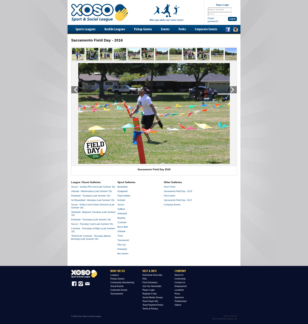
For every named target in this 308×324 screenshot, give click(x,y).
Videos (177, 305)
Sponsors (179, 297)
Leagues (114, 275)
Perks (182, 29)
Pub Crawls (169, 196)
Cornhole (122, 222)
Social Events (117, 286)
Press (177, 293)
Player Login (148, 290)
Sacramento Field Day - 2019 (178, 191)
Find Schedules (150, 282)
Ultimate (121, 231)
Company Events (172, 204)
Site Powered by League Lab (225, 319)
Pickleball (122, 249)
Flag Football (123, 196)
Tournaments (116, 293)
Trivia (120, 236)
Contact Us (179, 282)
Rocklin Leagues (114, 29)
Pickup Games (143, 29)
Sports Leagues (86, 29)
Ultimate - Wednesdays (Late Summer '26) (91, 191)
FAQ (144, 279)
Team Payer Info (150, 301)
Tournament (123, 240)
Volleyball (122, 213)
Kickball (121, 200)
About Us (178, 275)
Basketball (122, 187)
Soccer (120, 204)
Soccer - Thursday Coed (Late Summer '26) (92, 224)
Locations (179, 290)
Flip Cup (121, 244)
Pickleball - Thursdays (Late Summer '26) (91, 219)
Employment (180, 286)
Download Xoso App (152, 275)
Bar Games (122, 253)
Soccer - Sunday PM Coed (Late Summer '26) (93, 187)
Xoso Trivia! (169, 187)
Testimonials (180, 301)
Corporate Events (206, 29)
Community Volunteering (122, 282)
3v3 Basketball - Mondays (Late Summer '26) (92, 200)
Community (180, 279)
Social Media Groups (152, 297)
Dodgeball (122, 191)
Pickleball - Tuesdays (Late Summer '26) (90, 196)
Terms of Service (230, 316)
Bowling (121, 218)
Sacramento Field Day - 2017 (178, 200)
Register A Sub (149, 293)
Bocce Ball (122, 227)
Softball (121, 209)
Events (165, 29)
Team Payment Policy (152, 305)
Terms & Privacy (150, 308)
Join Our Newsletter (151, 286)
